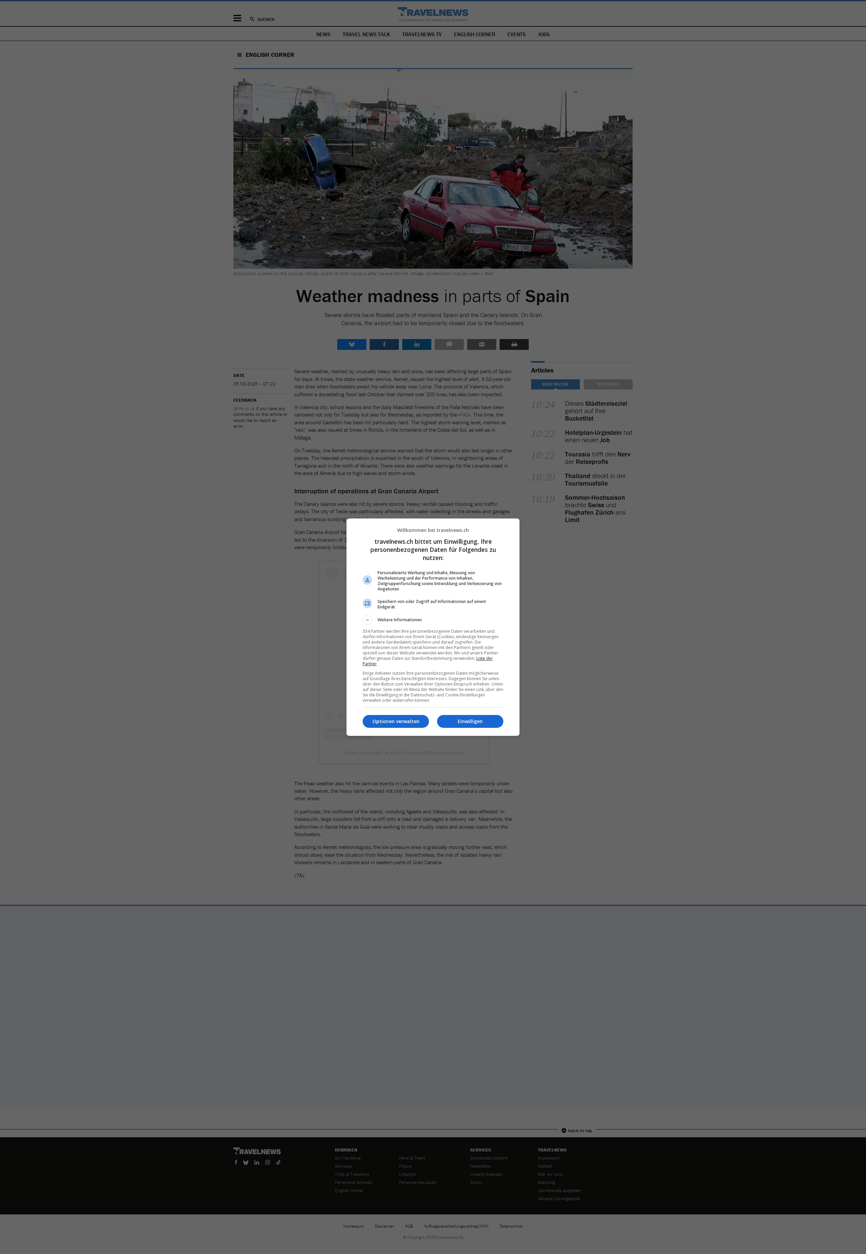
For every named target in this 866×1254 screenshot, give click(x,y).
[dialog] (433, 627)
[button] (433, 620)
